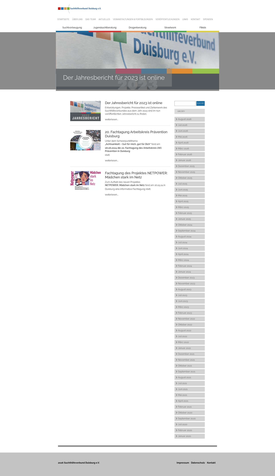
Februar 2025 (185, 213)
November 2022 (186, 318)
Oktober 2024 (185, 224)
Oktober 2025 (185, 178)
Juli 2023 (182, 295)
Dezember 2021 (186, 354)
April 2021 (183, 401)
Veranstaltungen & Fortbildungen (133, 19)
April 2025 (183, 201)
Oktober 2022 (185, 324)
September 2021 (186, 371)
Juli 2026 (182, 125)
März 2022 (183, 342)
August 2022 (184, 330)
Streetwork (170, 27)
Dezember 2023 (186, 277)
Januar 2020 (184, 436)
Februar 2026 (185, 154)
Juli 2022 (182, 336)
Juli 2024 (182, 242)
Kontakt (195, 19)
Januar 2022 (184, 348)
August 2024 (184, 236)
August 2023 (184, 289)
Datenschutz (198, 462)
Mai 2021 (182, 395)
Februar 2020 (185, 430)
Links (185, 19)
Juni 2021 (183, 389)
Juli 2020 (182, 424)
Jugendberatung (104, 27)
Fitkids (203, 27)
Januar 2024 (184, 271)
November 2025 (186, 172)
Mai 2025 (182, 195)
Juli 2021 (182, 383)
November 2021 (186, 359)
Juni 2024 (183, 248)
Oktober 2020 (185, 412)
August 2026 (184, 119)
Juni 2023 (183, 301)
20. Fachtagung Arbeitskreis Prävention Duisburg (136, 134)
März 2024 (183, 260)
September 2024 (187, 230)
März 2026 (183, 148)
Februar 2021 (185, 406)
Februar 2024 (185, 266)
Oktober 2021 (185, 365)
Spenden (208, 19)
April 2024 (183, 254)
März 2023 (183, 307)
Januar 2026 (184, 160)
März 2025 (183, 207)
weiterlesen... (111, 119)
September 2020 (187, 418)
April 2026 (183, 142)
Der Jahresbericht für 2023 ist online (133, 103)
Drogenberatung (137, 27)
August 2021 (184, 377)
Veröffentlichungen (167, 19)
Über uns (77, 19)
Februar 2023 (185, 313)
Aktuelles (104, 19)
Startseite (63, 19)
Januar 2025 (184, 219)
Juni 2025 (183, 189)
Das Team (91, 19)
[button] (6, 469)
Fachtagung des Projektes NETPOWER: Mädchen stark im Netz (136, 175)
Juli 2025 (182, 183)
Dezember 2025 (186, 166)
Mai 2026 (182, 136)
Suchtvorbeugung (72, 27)
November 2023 (186, 283)
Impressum (183, 462)
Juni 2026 (183, 131)
